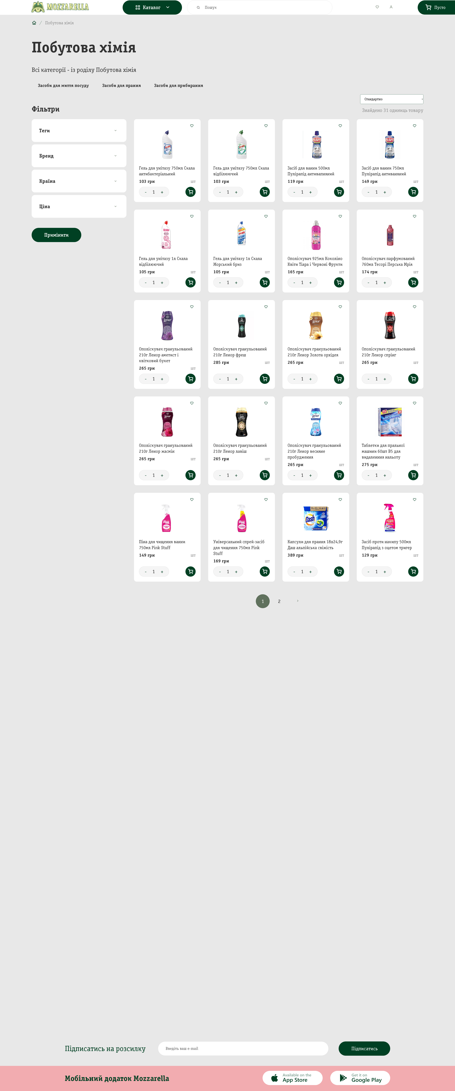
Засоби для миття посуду (63, 85)
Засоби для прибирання (178, 85)
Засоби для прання (121, 85)
